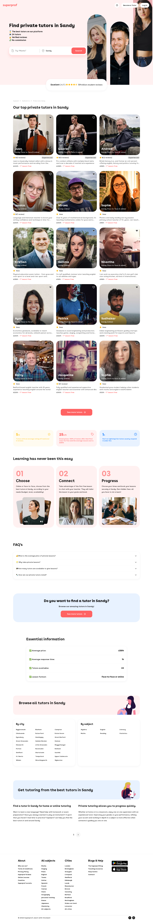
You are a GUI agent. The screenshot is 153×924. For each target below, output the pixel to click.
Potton (18, 749)
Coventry (68, 892)
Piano (43, 872)
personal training (48, 897)
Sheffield (68, 877)
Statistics (123, 733)
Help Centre (92, 872)
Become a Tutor (129, 5)
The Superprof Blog (95, 866)
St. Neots (19, 756)
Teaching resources (95, 869)
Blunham (38, 729)
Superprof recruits (25, 883)
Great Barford (60, 737)
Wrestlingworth (41, 760)
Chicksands (20, 733)
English (102, 729)
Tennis (43, 877)
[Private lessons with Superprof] (10, 5)
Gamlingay (39, 737)
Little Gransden (41, 745)
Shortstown (39, 752)
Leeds (67, 883)
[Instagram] (133, 917)
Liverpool (68, 874)
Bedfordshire (26, 101)
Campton (58, 729)
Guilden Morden (41, 741)
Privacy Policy (23, 872)
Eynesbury (20, 737)
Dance (43, 900)
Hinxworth (19, 745)
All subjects (46, 909)
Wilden (18, 760)
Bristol (67, 889)
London (67, 866)
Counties (21, 880)
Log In (144, 5)
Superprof (16, 101)
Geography (45, 895)
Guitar (43, 880)
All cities (68, 909)
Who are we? (23, 866)
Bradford (68, 897)
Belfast (68, 895)
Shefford (19, 752)
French (43, 886)
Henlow (57, 741)
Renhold (58, 749)
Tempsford (39, 756)
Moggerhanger (60, 745)
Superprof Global (24, 874)
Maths (83, 733)
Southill (57, 752)
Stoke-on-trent (71, 903)
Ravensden (39, 749)
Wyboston (58, 760)
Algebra (84, 729)
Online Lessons (23, 877)
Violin (43, 892)
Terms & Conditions (25, 869)
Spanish (44, 883)
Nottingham (69, 900)
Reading (103, 733)
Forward (78, 834)
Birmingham (69, 869)
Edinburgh (68, 880)
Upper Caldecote (61, 756)
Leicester (68, 906)
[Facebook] (129, 917)
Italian (44, 889)
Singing (44, 869)
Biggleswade (21, 729)
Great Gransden (22, 741)
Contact (91, 874)
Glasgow (68, 872)
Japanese (45, 903)
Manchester (69, 886)
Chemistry (45, 906)
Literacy (123, 729)
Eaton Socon (59, 733)
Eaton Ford (39, 733)
